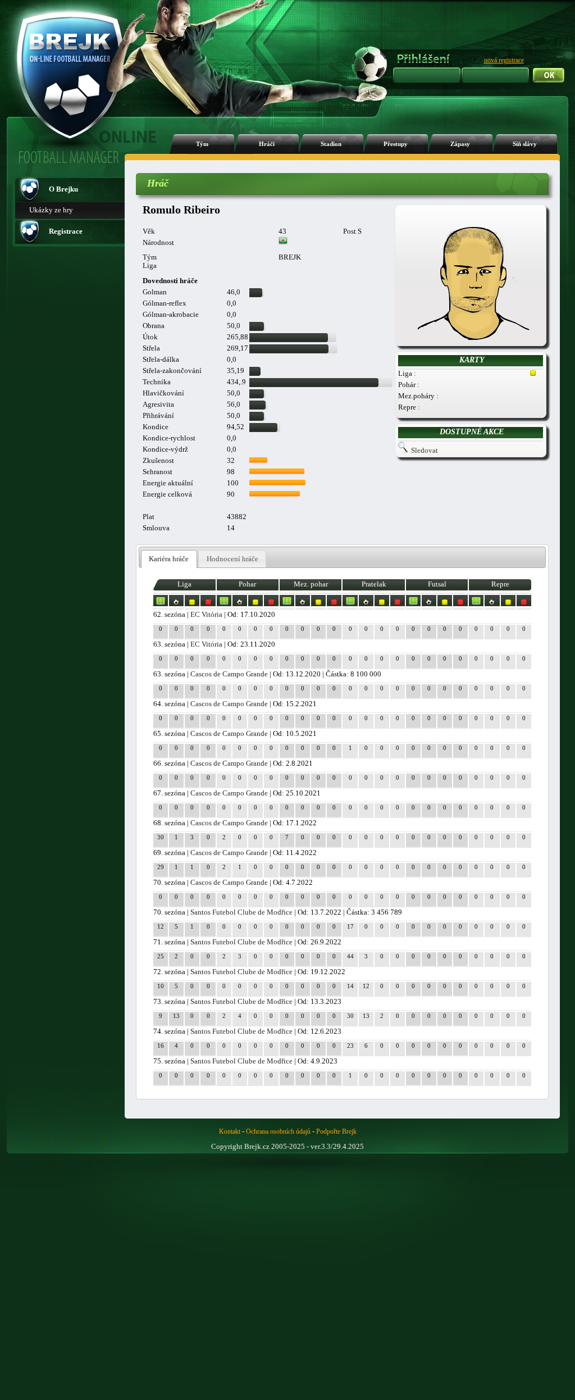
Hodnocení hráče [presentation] (232, 558)
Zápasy (460, 144)
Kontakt (229, 1131)
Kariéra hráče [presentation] (169, 558)
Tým (202, 144)
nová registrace (504, 60)
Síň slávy (525, 144)
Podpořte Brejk (336, 1131)
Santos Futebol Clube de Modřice (241, 912)
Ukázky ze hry (51, 210)
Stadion (331, 144)
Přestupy (396, 144)
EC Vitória (206, 614)
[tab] (169, 559)
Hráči (267, 144)
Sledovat (424, 450)
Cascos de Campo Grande (229, 674)
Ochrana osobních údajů (278, 1131)
